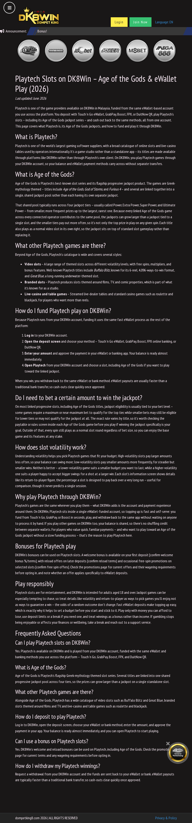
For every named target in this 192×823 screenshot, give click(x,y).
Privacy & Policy (166, 818)
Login (119, 22)
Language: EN (164, 22)
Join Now (140, 22)
